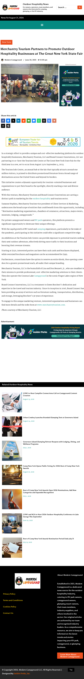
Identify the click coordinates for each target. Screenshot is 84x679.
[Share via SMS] (34, 121)
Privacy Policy (9, 594)
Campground (40, 276)
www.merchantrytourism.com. (51, 304)
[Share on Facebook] (3, 121)
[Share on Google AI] (49, 121)
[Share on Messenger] (8, 121)
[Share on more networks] (8, 126)
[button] (42, 25)
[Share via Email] (29, 121)
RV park (38, 220)
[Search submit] (79, 7)
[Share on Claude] (54, 121)
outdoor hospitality (41, 198)
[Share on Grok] (3, 126)
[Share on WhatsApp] (39, 121)
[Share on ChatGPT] (44, 121)
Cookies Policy (9, 607)
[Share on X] (13, 121)
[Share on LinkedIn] (18, 121)
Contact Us (8, 613)
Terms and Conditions (13, 600)
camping (41, 229)
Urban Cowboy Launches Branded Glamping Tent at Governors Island (50, 417)
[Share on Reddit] (24, 121)
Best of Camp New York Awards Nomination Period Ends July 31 (48, 539)
